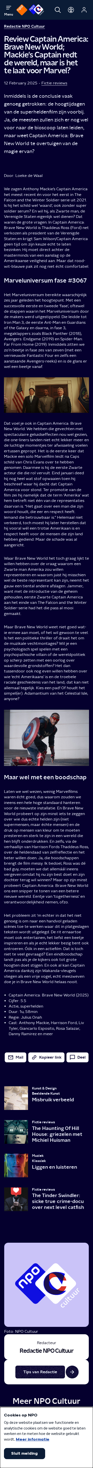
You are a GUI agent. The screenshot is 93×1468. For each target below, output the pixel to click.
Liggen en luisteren (54, 1167)
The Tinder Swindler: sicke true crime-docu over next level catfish (58, 1201)
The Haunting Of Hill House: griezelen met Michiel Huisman (57, 1134)
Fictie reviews (54, 83)
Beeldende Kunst (46, 1093)
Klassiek (39, 1161)
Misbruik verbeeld (53, 1100)
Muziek (38, 1156)
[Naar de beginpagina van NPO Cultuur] (36, 9)
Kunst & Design (44, 1088)
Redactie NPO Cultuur (24, 26)
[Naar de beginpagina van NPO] (21, 9)
